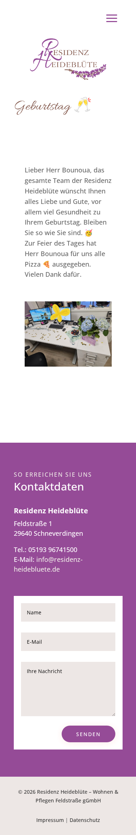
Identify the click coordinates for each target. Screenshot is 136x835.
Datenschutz (85, 820)
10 (96, 359)
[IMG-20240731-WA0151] (68, 364)
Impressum (50, 820)
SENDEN (88, 734)
